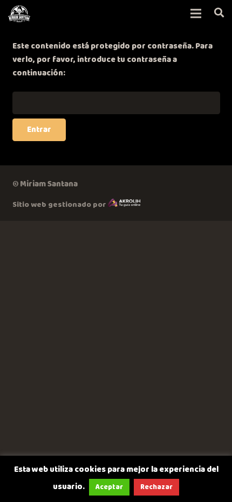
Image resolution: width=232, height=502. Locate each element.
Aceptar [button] (109, 487)
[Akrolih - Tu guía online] (124, 205)
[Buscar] (219, 13)
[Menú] (196, 13)
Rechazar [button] (156, 487)
